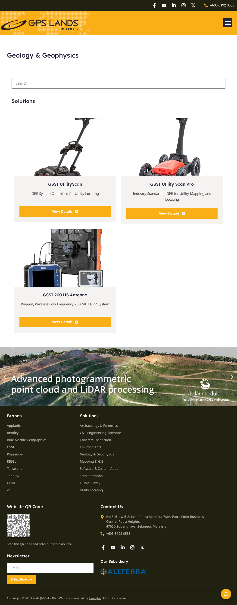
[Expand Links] (226, 594)
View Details (62, 211)
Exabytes (95, 598)
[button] (227, 22)
